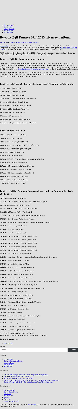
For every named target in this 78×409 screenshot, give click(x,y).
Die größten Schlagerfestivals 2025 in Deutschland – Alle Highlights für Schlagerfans (31, 380)
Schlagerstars (8, 366)
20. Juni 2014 (4, 42)
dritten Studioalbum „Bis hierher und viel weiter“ (33, 69)
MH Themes (32, 404)
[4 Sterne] (38, 333)
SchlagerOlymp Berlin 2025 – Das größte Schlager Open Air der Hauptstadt (28, 382)
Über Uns (7, 399)
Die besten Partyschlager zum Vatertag (16, 376)
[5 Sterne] (39, 333)
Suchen (2, 347)
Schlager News (9, 25)
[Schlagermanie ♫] (39, 22)
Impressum (7, 394)
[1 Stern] (34, 333)
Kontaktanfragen (9, 390)
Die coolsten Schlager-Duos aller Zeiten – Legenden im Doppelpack (26, 375)
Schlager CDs (8, 30)
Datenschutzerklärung (11, 392)
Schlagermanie (14, 42)
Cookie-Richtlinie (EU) (11, 401)
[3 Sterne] (37, 333)
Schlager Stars (8, 27)
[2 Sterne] (35, 333)
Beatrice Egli (4, 46)
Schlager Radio (9, 32)
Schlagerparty (8, 365)
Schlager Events (9, 29)
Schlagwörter (8, 395)
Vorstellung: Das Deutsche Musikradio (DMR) (19, 378)
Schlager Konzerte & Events (28, 42)
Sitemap (6, 397)
